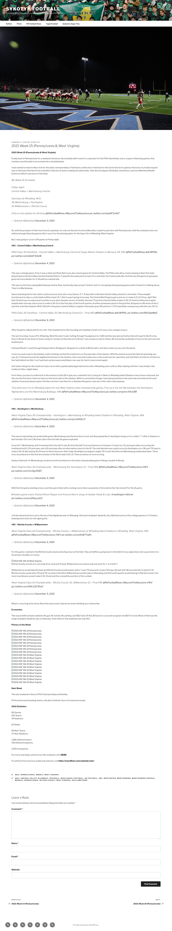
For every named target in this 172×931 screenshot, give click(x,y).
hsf (101, 778)
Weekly (39, 775)
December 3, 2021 (45, 220)
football (55, 778)
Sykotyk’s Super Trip (71, 24)
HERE (64, 755)
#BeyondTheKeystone (77, 213)
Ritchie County (47, 780)
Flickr (19, 24)
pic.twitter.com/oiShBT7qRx (76, 534)
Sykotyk (35, 142)
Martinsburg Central (143, 778)
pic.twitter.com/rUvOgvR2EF (26, 471)
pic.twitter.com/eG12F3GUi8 (26, 256)
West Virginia (51, 775)
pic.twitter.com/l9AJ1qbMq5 (142, 312)
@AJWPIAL (152, 252)
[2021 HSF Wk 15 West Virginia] (26, 561)
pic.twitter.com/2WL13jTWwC (27, 586)
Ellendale (43, 778)
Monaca (19, 780)
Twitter (9, 24)
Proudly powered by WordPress (85, 925)
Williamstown (80, 780)
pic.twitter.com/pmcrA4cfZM (121, 391)
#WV (145, 467)
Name (15, 843)
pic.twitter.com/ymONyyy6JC (27, 498)
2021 (17, 775)
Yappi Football (52, 24)
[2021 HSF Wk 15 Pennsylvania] (26, 631)
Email (14, 856)
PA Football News (33, 24)
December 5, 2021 (45, 593)
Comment (17, 809)
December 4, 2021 (45, 263)
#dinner (129, 494)
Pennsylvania (28, 775)
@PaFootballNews (55, 213)
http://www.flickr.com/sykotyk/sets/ (76, 761)
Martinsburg (124, 778)
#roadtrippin (118, 494)
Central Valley (29, 778)
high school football (72, 778)
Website (15, 869)
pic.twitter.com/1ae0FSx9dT (105, 213)
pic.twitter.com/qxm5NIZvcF (71, 419)
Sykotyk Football (33, 9)
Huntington (110, 778)
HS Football (91, 778)
